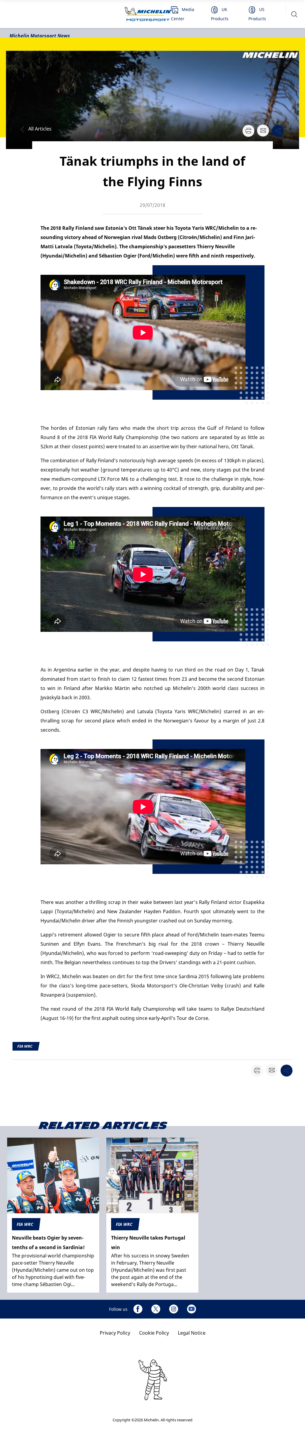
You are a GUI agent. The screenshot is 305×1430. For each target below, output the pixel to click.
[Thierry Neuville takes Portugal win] (152, 1215)
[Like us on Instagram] (173, 1309)
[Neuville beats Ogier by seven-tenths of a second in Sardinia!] (53, 1215)
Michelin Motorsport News (40, 35)
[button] (294, 14)
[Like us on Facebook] (137, 1309)
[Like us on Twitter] (155, 1309)
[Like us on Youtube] (191, 1309)
